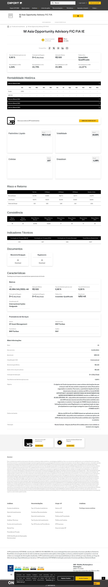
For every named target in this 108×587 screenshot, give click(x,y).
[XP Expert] (14, 3)
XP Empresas (59, 524)
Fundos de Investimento (18, 26)
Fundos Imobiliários (13, 508)
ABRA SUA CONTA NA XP (89, 120)
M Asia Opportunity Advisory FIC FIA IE (38, 26)
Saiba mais (20, 582)
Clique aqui (39, 445)
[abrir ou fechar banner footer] (103, 578)
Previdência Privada (13, 532)
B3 (11, 574)
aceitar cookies (83, 578)
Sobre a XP (58, 508)
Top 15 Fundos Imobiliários (39, 508)
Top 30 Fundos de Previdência (40, 524)
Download (18, 263)
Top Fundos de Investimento (39, 520)
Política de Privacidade (62, 516)
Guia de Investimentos (14, 512)
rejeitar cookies (66, 578)
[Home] (8, 26)
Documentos (46, 22)
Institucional (59, 512)
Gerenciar (48, 580)
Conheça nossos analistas (87, 508)
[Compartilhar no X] (54, 48)
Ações (9, 516)
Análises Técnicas (12, 520)
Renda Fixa (10, 528)
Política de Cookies (61, 520)
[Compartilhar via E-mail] (67, 48)
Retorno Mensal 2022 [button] (14, 107)
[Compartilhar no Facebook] (49, 48)
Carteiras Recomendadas (39, 512)
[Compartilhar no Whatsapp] (58, 48)
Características (60, 22)
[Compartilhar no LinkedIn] (62, 48)
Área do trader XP (60, 528)
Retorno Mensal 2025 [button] (14, 83)
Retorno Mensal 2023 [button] (14, 103)
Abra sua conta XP (94, 3)
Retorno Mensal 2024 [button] (14, 99)
